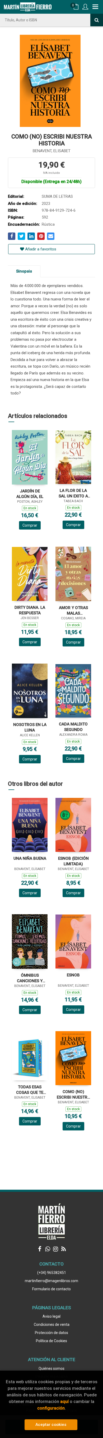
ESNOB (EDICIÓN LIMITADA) (73, 861)
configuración (51, 1408)
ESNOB (73, 975)
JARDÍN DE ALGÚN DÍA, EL (29, 494)
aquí (64, 1401)
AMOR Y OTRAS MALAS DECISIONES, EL (73, 610)
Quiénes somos (51, 1368)
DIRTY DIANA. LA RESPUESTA (30, 610)
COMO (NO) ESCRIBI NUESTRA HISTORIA (73, 1094)
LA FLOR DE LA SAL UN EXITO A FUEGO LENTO (73, 493)
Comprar (29, 525)
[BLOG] (63, 1249)
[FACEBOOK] (40, 1249)
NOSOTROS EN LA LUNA (29, 727)
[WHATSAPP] (48, 1249)
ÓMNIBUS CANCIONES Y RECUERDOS (30, 978)
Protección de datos (51, 1333)
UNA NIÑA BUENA (29, 858)
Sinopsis (24, 271)
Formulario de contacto (51, 1289)
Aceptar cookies (50, 1424)
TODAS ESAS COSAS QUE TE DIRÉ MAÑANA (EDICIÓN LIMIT (30, 1090)
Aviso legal (51, 1316)
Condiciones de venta (51, 1324)
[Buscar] (96, 20)
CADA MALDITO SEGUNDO (73, 727)
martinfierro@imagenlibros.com (51, 1281)
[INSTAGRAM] (55, 1249)
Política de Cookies (51, 1341)
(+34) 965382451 (51, 1273)
